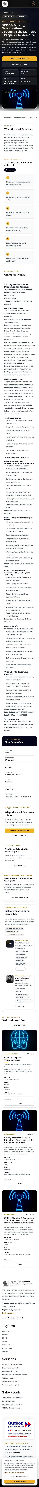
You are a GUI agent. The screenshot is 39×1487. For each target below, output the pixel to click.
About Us (5, 1331)
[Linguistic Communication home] (5, 4)
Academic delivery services (12, 1405)
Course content (20, 117)
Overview (7, 117)
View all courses (19, 65)
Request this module (19, 59)
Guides (4, 1341)
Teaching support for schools (12, 1398)
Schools (5, 1335)
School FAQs (6, 1345)
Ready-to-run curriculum (11, 1368)
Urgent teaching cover (10, 1371)
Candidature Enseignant (10, 1385)
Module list (7, 12)
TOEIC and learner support (11, 1408)
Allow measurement (19, 1481)
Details (19, 1103)
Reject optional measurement (19, 1476)
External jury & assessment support (14, 1375)
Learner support (8, 1348)
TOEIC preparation (8, 1378)
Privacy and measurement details (14, 1472)
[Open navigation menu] (33, 3)
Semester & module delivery (12, 1365)
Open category (19, 1025)
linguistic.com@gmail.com (11, 1310)
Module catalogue (8, 1401)
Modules (5, 1338)
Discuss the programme (19, 830)
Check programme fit (19, 897)
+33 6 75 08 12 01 (8, 1307)
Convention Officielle (9, 1382)
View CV (20, 969)
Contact (5, 1352)
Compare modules (19, 836)
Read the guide (19, 866)
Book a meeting (8, 1313)
